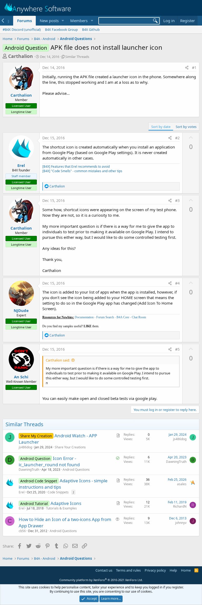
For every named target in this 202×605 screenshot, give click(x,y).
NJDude (21, 310)
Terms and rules (128, 570)
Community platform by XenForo (101, 580)
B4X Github (91, 29)
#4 (177, 283)
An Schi (21, 376)
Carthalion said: (58, 360)
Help (173, 570)
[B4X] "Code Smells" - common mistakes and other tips (82, 171)
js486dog (25, 447)
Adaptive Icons (65, 503)
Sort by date (160, 126)
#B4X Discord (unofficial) (22, 29)
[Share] (186, 67)
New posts (49, 20)
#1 (194, 67)
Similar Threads (77, 56)
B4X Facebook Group (61, 29)
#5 (177, 349)
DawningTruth (29, 469)
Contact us (103, 570)
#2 (177, 137)
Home (186, 570)
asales (181, 484)
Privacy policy (155, 570)
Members (79, 20)
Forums (24, 20)
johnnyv (180, 522)
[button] (62, 21)
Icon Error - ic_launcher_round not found (49, 461)
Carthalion (20, 56)
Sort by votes (186, 126)
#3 (177, 200)
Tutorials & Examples (61, 508)
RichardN (179, 506)
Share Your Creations (70, 447)
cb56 (22, 531)
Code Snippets (58, 492)
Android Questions (76, 469)
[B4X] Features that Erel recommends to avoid (76, 166)
